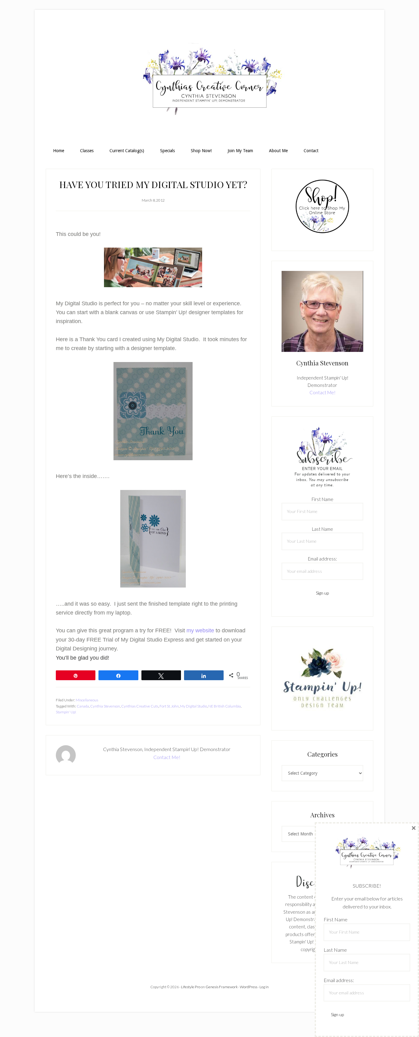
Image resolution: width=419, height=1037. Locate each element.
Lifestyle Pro (190, 987)
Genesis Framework (222, 987)
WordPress (248, 987)
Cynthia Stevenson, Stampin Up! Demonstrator (209, 82)
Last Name (322, 529)
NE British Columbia (224, 706)
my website (199, 630)
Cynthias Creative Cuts (139, 706)
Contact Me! (166, 757)
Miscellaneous (87, 700)
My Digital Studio (193, 706)
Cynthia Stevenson (105, 706)
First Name (322, 499)
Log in (264, 987)
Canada (83, 706)
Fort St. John (169, 706)
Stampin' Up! (66, 712)
